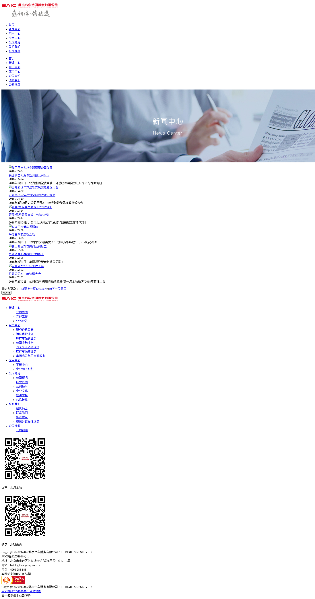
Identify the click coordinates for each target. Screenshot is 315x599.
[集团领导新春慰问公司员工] (28, 246)
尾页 (63, 288)
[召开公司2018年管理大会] (26, 266)
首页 (12, 24)
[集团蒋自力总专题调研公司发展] (30, 167)
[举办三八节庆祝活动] (23, 226)
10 (50, 288)
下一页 (56, 288)
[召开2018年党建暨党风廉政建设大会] (33, 187)
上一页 (31, 288)
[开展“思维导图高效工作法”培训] (30, 207)
